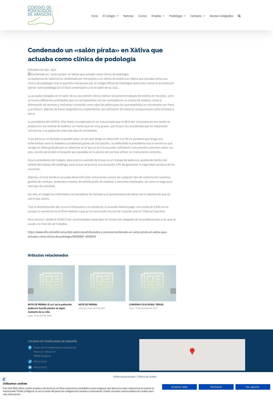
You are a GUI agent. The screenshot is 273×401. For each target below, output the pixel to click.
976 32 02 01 (40, 361)
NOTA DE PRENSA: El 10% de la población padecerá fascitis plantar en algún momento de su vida (50, 308)
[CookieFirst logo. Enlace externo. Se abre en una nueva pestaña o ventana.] (4, 379)
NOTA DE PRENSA (88, 304)
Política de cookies (147, 376)
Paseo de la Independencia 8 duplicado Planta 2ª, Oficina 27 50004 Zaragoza (55, 351)
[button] (239, 15)
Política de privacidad (124, 376)
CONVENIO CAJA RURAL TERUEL (146, 304)
